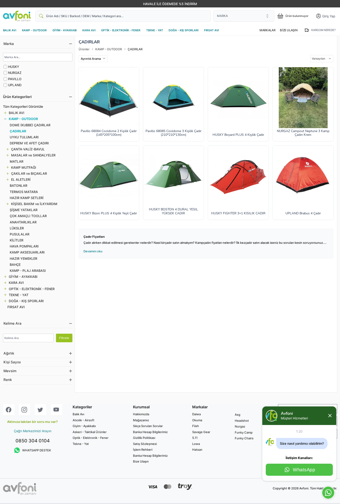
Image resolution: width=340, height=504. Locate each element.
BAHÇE (15, 264)
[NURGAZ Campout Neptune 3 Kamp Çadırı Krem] (303, 97)
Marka (8, 44)
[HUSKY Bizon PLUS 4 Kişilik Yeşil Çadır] (108, 176)
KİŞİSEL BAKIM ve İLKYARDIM (34, 204)
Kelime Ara (12, 323)
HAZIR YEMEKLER (23, 258)
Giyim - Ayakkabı (84, 426)
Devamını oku (92, 251)
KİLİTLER (16, 240)
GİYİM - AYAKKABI (65, 30)
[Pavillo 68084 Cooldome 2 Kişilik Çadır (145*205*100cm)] (108, 97)
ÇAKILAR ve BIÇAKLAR (29, 173)
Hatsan (197, 449)
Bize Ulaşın (288, 30)
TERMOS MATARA (24, 192)
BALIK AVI (9, 30)
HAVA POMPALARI (24, 246)
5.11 (195, 438)
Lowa (196, 444)
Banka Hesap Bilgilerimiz (150, 432)
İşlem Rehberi (142, 449)
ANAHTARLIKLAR (23, 222)
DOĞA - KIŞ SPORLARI (183, 30)
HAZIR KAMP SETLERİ (26, 198)
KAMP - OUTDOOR (34, 30)
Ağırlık (8, 353)
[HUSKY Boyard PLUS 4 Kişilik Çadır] (238, 97)
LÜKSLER (17, 228)
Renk (7, 380)
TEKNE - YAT (154, 30)
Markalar (267, 30)
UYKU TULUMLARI (24, 137)
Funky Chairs (244, 438)
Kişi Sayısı (12, 362)
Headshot (242, 420)
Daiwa (196, 414)
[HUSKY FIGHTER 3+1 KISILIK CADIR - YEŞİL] (238, 176)
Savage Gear (201, 432)
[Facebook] (9, 409)
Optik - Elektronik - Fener (90, 438)
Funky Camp (244, 432)
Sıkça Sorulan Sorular (148, 426)
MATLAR (16, 161)
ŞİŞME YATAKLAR (23, 210)
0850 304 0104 (32, 441)
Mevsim (9, 371)
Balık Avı (78, 414)
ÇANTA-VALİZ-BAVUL (28, 149)
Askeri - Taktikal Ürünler (90, 432)
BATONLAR (18, 185)
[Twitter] (40, 409)
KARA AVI (88, 30)
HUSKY (13, 67)
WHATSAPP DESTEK (36, 450)
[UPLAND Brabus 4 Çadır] (303, 176)
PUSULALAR (19, 234)
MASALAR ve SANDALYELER (33, 155)
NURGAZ (15, 73)
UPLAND (15, 85)
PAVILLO (15, 79)
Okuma (197, 420)
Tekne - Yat (81, 444)
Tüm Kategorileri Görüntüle (23, 106)
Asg (237, 414)
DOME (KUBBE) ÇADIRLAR (30, 125)
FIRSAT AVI (211, 30)
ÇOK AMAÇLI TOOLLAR (28, 216)
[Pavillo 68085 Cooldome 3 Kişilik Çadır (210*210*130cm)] (173, 97)
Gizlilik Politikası (144, 438)
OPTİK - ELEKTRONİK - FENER (120, 30)
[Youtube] (56, 409)
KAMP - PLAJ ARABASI (28, 271)
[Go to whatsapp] (328, 493)
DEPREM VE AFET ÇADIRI (29, 143)
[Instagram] (24, 409)
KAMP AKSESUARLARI (27, 252)
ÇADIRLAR (18, 131)
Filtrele (64, 338)
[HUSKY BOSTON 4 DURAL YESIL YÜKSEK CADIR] (173, 176)
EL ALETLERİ (21, 179)
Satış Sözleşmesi (145, 444)
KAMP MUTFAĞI (23, 167)
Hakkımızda (141, 414)
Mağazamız (141, 420)
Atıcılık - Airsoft (83, 420)
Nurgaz (240, 426)
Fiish (195, 426)
